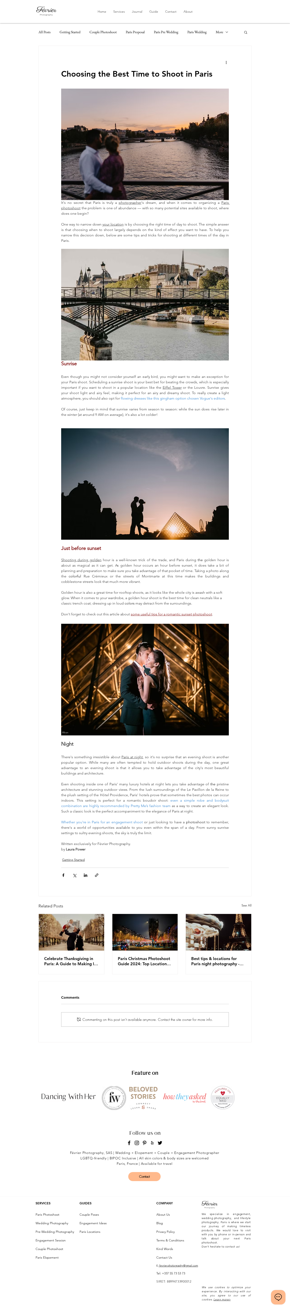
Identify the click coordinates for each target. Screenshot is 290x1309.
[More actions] (226, 62)
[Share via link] (96, 875)
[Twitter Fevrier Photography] (160, 1143)
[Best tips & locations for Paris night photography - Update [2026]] (218, 932)
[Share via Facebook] (63, 875)
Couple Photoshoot (103, 32)
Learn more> (222, 1299)
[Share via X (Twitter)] (74, 875)
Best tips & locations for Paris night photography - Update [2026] (215, 961)
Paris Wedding (197, 32)
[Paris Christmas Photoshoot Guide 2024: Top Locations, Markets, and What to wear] (145, 932)
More (219, 32)
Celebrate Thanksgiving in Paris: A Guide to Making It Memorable (70, 961)
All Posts (45, 32)
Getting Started (70, 32)
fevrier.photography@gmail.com (178, 1265)
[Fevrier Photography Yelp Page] (152, 1143)
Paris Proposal (135, 32)
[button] (119, 11)
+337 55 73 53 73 (173, 1273)
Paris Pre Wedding (166, 32)
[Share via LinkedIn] (85, 875)
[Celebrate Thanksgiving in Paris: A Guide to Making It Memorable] (71, 932)
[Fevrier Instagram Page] (137, 1143)
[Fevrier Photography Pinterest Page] (144, 1143)
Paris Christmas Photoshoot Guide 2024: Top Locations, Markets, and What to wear (144, 961)
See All (246, 905)
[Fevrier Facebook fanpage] (129, 1143)
